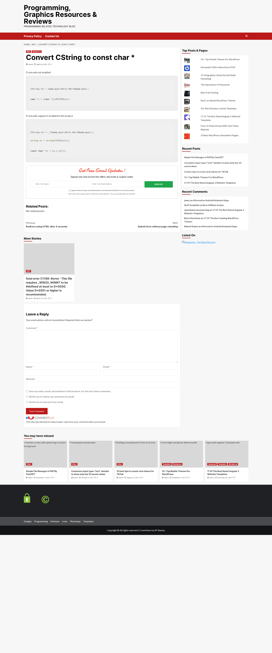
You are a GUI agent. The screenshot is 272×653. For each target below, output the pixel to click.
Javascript (212, 464)
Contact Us (52, 36)
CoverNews (145, 530)
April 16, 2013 (42, 64)
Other (29, 464)
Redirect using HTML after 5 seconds (46, 224)
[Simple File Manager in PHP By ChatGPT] (45, 454)
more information (127, 190)
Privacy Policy (33, 36)
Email (106, 366)
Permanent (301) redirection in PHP (218, 67)
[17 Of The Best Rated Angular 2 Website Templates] (226, 454)
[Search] (246, 36)
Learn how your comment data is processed (84, 421)
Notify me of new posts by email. (46, 402)
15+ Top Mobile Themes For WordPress (220, 59)
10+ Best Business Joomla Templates (219, 108)
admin (30, 64)
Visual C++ (37, 52)
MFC (28, 52)
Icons (64, 521)
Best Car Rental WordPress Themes (218, 100)
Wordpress (177, 464)
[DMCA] (40, 498)
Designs (28, 521)
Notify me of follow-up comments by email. (52, 396)
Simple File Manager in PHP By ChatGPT (204, 157)
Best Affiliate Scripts (213, 205)
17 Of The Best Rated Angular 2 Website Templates (210, 183)
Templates (167, 464)
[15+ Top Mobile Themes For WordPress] (181, 454)
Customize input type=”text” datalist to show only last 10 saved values (212, 165)
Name (30, 366)
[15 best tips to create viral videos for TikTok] (136, 454)
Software (54, 521)
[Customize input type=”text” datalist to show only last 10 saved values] (90, 454)
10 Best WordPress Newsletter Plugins (220, 135)
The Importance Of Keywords (215, 84)
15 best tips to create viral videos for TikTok (206, 172)
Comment (32, 328)
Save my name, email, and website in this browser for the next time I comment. (70, 391)
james (187, 200)
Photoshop (75, 521)
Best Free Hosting (209, 92)
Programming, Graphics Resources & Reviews (60, 14)
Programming (41, 521)
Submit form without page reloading (158, 224)
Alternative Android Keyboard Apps (211, 200)
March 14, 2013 (41, 298)
